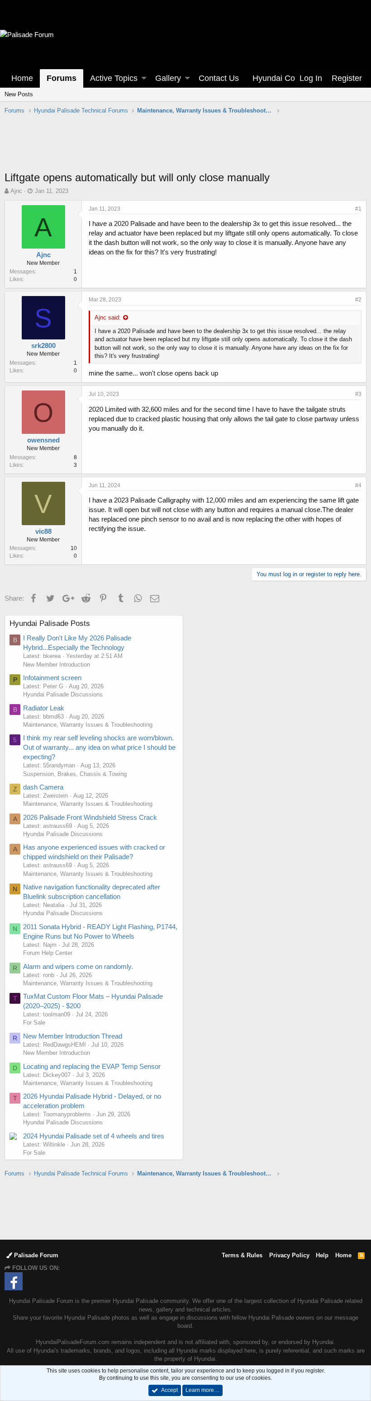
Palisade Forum (35, 1255)
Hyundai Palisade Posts (50, 623)
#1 (358, 209)
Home (22, 78)
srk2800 (43, 345)
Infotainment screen (52, 678)
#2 (358, 299)
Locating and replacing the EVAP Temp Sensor (92, 1066)
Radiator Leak (43, 708)
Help (322, 1255)
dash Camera (43, 787)
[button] (143, 78)
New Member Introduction (56, 664)
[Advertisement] (185, 147)
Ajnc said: (108, 317)
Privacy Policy (289, 1255)
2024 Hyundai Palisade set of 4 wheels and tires (93, 1136)
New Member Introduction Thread (72, 1036)
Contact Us (219, 78)
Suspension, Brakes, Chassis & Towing (75, 774)
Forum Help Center (47, 953)
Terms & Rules (242, 1255)
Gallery (168, 78)
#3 (358, 394)
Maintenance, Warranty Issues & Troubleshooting (87, 724)
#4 (358, 485)
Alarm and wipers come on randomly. (78, 966)
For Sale (34, 1022)
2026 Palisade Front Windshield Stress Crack (90, 817)
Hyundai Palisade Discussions (63, 694)
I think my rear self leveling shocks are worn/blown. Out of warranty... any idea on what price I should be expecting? (99, 747)
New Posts (19, 94)
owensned (43, 440)
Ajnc (16, 191)
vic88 (43, 531)
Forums (61, 78)
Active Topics (114, 78)
